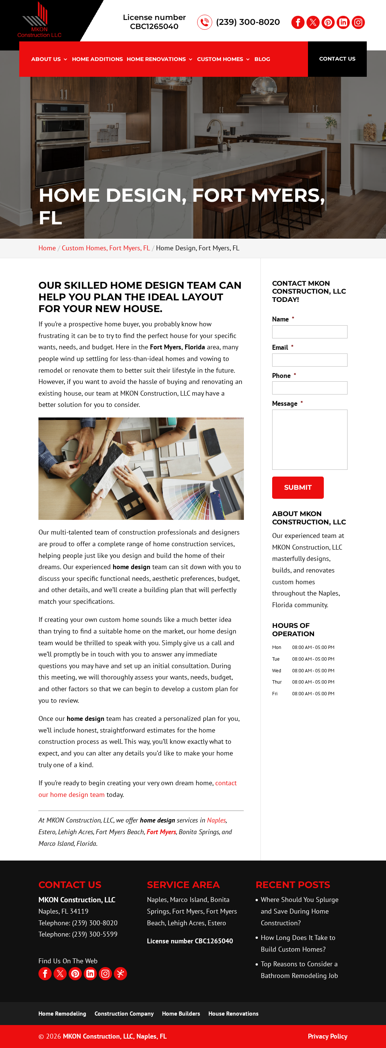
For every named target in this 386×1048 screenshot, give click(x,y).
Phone (284, 375)
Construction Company (124, 1013)
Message (287, 403)
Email (283, 347)
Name (283, 319)
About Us (46, 59)
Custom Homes (220, 59)
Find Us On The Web (68, 961)
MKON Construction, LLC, (115, 1036)
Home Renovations (156, 59)
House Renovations (233, 1013)
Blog (262, 59)
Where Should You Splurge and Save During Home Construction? (300, 911)
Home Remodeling (62, 1013)
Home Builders (181, 1013)
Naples (216, 820)
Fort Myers (161, 831)
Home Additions (97, 59)
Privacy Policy (328, 1036)
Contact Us (337, 58)
